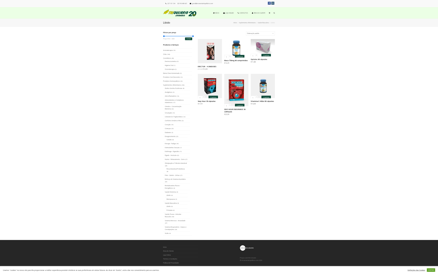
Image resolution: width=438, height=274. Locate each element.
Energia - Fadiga (170, 143)
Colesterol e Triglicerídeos (174, 117)
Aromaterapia (168, 50)
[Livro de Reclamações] (247, 250)
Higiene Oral (169, 65)
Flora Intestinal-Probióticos (176, 169)
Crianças (168, 128)
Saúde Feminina (170, 192)
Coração (168, 125)
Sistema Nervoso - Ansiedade (175, 221)
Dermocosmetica (170, 61)
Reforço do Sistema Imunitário (175, 179)
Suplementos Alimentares (172, 85)
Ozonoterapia (170, 69)
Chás (165, 54)
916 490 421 (183, 3)
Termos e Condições (170, 259)
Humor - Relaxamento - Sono (175, 159)
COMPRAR (239, 57)
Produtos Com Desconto (171, 77)
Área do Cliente (168, 251)
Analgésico (168, 92)
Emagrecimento (170, 136)
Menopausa (171, 199)
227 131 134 (171, 3)
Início (235, 23)
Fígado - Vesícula (170, 155)
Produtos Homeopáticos (171, 81)
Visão (167, 233)
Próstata (169, 210)
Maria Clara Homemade (171, 73)
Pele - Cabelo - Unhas (172, 175)
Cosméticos (167, 58)
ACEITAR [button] (431, 270)
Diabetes (168, 132)
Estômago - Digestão (172, 151)
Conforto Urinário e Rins (173, 121)
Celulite (169, 140)
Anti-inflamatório (170, 96)
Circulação (168, 113)
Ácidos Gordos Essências (173, 88)
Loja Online (167, 255)
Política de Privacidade (171, 263)
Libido (169, 195)
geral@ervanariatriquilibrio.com (202, 3)
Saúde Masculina (171, 203)
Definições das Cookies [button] (416, 270)
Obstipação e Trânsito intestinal (176, 163)
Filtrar (188, 39)
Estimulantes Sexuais (172, 147)
